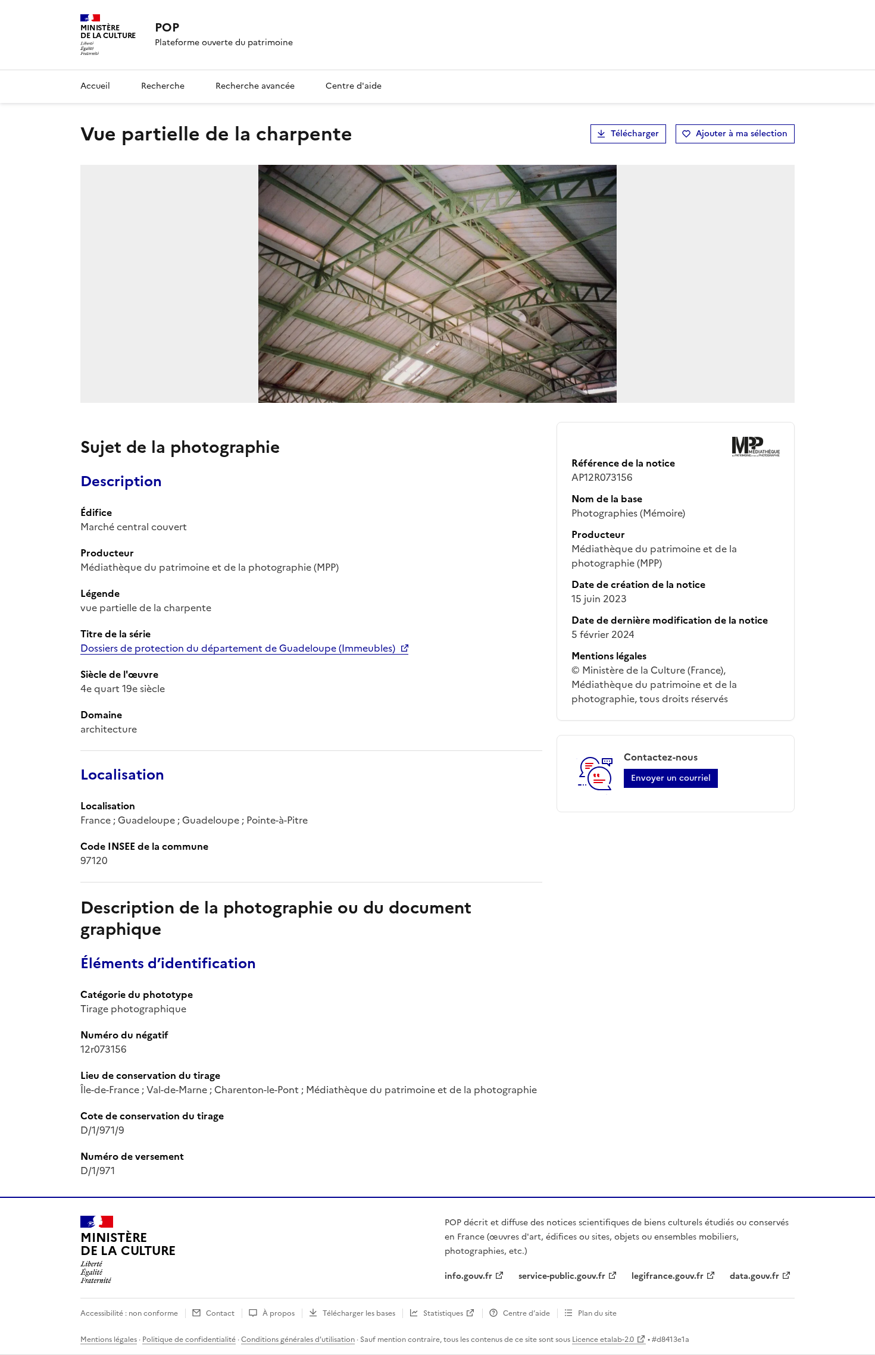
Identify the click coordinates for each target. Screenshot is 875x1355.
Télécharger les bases (359, 1313)
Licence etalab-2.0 (603, 1339)
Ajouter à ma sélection (742, 133)
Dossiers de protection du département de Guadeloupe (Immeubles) (237, 648)
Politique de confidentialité (189, 1339)
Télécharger (635, 133)
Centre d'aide (354, 86)
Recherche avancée (255, 86)
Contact (220, 1313)
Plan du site (597, 1313)
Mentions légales (108, 1339)
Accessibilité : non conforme (129, 1313)
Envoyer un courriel (671, 778)
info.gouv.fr (468, 1276)
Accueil (95, 86)
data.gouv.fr (754, 1276)
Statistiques (443, 1313)
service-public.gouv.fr (561, 1276)
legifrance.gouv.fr (668, 1276)
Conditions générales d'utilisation (298, 1339)
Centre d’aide (526, 1313)
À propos (278, 1313)
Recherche (163, 86)
